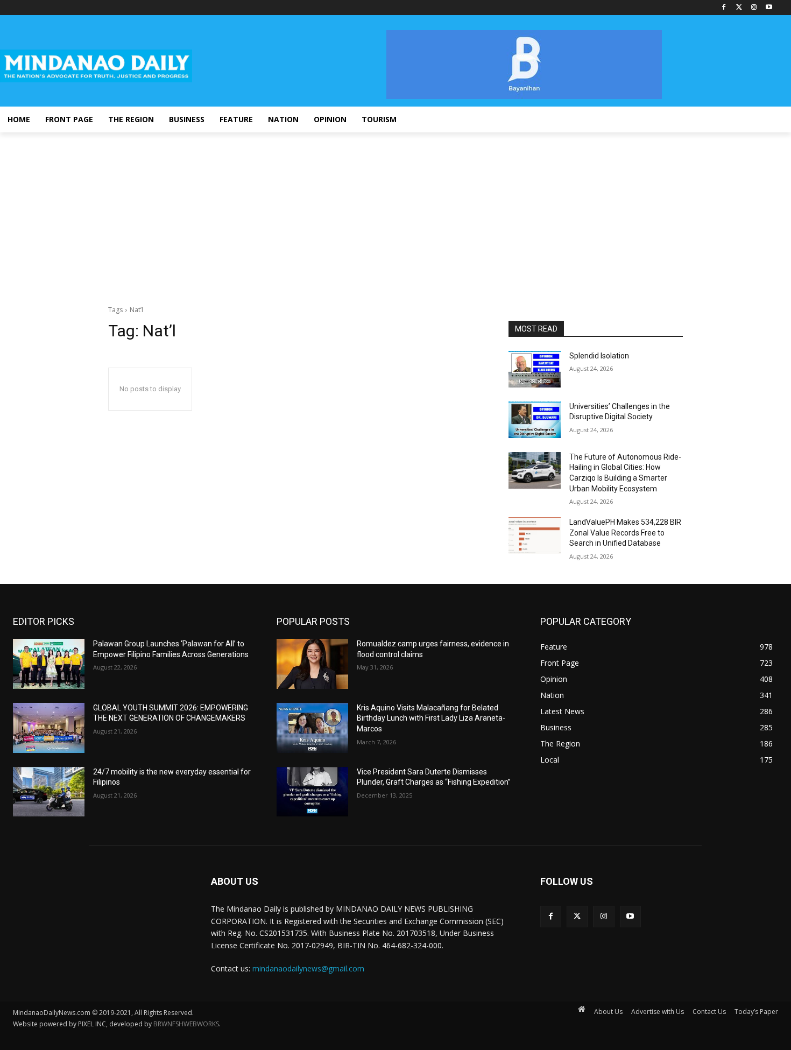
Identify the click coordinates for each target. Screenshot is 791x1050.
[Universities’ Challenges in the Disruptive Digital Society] (534, 419)
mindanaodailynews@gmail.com (308, 968)
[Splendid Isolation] (534, 369)
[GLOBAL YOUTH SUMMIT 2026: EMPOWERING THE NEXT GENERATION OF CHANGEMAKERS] (48, 728)
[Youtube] (768, 8)
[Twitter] (739, 8)
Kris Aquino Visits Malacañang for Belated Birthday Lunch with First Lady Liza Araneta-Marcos (431, 718)
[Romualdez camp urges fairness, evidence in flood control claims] (312, 664)
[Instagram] (753, 8)
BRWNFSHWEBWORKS (186, 1023)
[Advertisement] (395, 213)
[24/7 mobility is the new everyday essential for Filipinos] (48, 792)
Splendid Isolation (599, 355)
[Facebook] (724, 8)
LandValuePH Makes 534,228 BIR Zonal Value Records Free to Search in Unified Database (625, 532)
